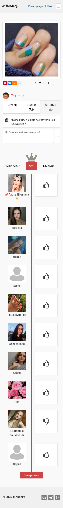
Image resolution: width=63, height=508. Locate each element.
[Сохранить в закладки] (53, 83)
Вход (50, 6)
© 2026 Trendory (14, 497)
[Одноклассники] (14, 83)
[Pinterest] (5, 83)
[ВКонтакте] (10, 83)
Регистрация (36, 6)
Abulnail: (16, 120)
